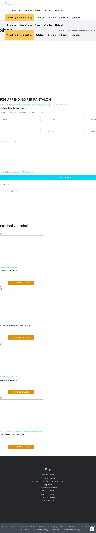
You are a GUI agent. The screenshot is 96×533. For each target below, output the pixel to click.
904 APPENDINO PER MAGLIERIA (12, 435)
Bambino (18, 431)
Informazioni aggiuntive (9, 191)
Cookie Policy (55, 529)
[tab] (29, 184)
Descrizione (4, 184)
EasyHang (45, 105)
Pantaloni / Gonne (58, 105)
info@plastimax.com (48, 488)
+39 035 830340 (48, 491)
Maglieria (34, 431)
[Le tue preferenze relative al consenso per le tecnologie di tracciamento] (92, 529)
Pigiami (40, 431)
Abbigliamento (24, 105)
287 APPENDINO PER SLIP (9, 271)
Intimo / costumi (14, 267)
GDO (8, 267)
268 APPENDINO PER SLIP (9, 380)
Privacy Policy (28, 172)
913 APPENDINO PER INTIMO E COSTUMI (15, 325)
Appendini (36, 105)
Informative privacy (72, 529)
